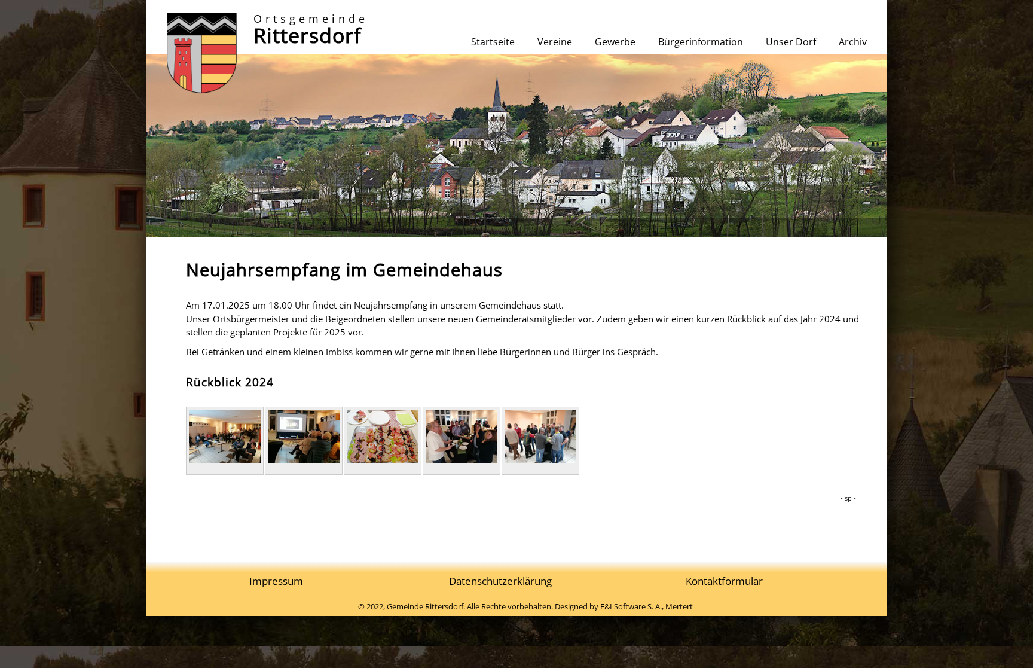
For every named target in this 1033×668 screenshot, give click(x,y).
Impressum (276, 581)
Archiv (853, 41)
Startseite (493, 41)
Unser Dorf (791, 41)
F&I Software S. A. (631, 606)
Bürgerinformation (700, 41)
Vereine (554, 41)
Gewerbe (615, 41)
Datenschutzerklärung (500, 581)
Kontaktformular (724, 581)
